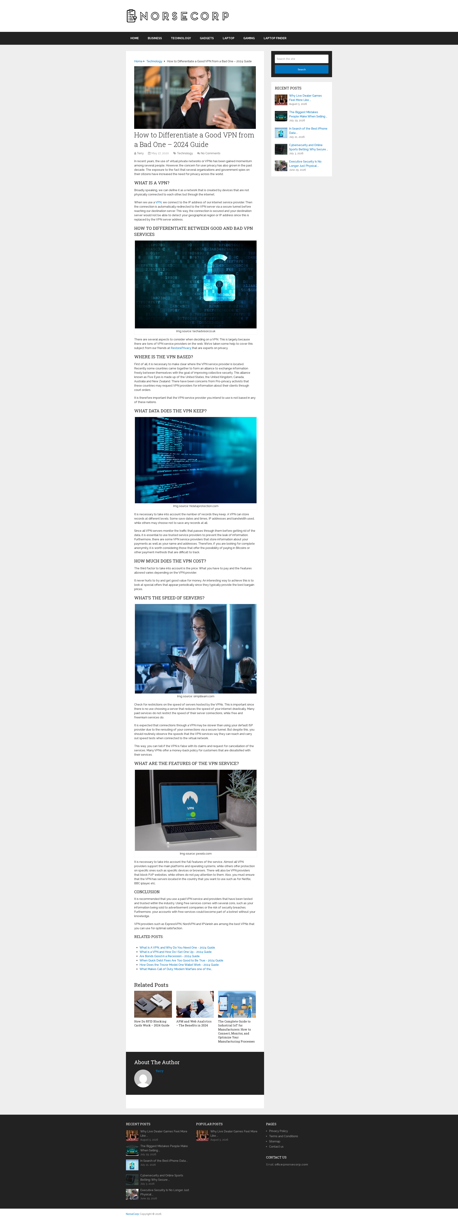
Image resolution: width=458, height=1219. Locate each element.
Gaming (249, 38)
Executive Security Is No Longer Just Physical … (305, 164)
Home (134, 38)
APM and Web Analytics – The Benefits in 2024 (193, 1023)
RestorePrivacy (181, 348)
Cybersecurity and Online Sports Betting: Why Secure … (308, 147)
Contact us (276, 1146)
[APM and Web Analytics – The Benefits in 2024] (195, 1004)
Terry (140, 153)
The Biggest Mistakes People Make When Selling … (308, 114)
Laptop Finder (275, 38)
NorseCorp (132, 1214)
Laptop (228, 38)
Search (302, 69)
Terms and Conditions (283, 1136)
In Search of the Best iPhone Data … (308, 131)
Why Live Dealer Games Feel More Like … (305, 98)
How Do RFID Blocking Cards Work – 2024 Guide (151, 1023)
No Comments (210, 153)
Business (155, 38)
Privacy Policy (278, 1131)
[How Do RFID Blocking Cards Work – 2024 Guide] (153, 1004)
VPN (158, 202)
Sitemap (274, 1141)
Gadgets (207, 38)
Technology (181, 38)
